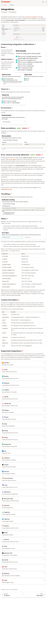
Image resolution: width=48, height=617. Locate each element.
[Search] (43, 1)
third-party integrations (32, 16)
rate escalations (12, 159)
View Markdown (13, 12)
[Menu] (46, 2)
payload (6, 189)
